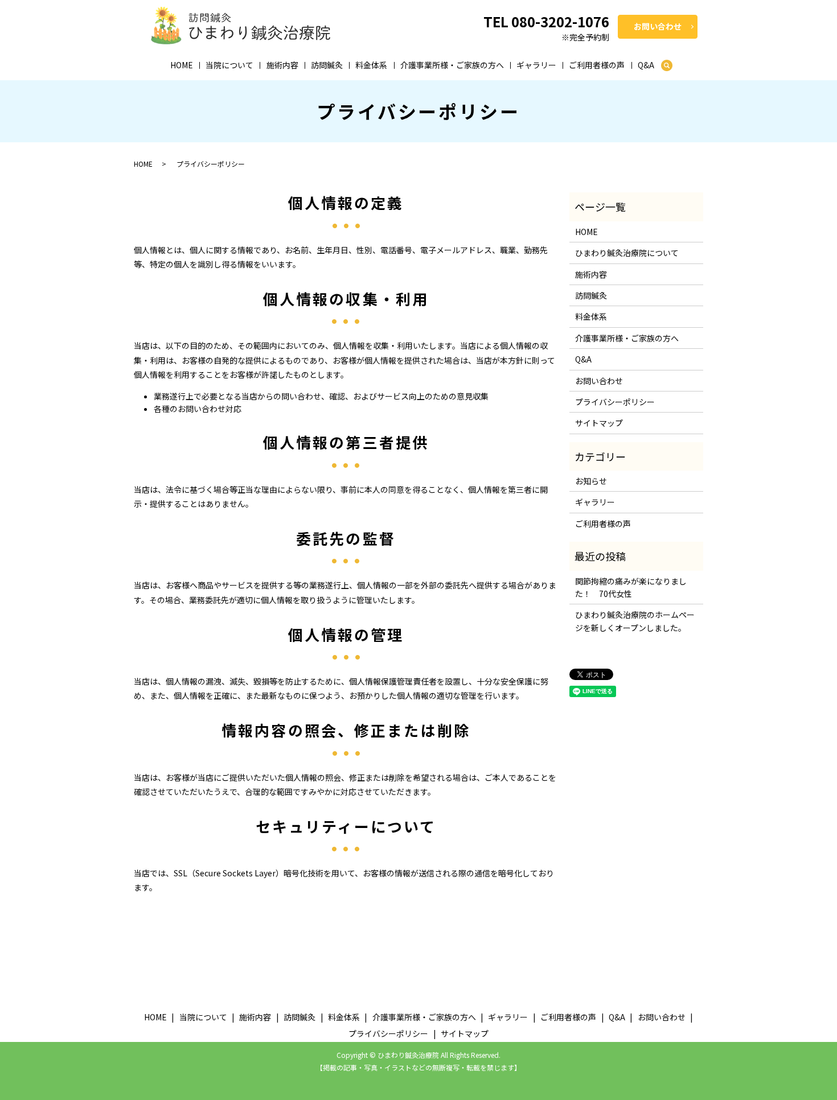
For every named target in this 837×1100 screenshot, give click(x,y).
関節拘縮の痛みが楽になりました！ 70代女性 (631, 587)
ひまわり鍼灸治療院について (627, 252)
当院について (229, 65)
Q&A (646, 65)
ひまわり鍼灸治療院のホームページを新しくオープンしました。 (635, 621)
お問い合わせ (658, 26)
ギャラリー (536, 65)
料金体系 (371, 65)
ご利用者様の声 (597, 65)
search (666, 65)
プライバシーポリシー (615, 401)
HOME (181, 65)
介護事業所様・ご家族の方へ (452, 65)
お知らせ (591, 481)
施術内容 (282, 65)
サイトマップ (599, 423)
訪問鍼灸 (327, 65)
